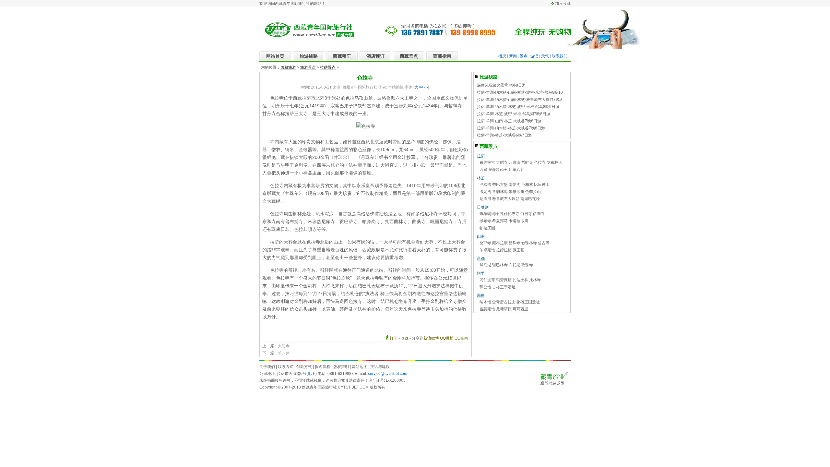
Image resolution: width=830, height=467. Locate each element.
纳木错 (485, 302)
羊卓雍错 (487, 250)
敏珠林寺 (529, 243)
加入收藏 (563, 3)
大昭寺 (284, 346)
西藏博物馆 (489, 169)
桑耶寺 (485, 243)
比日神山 (542, 184)
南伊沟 (514, 184)
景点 (524, 56)
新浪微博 (431, 338)
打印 (393, 338)
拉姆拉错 (504, 250)
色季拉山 (533, 191)
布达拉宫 (487, 162)
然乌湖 (485, 265)
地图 (311, 373)
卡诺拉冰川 (518, 221)
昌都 (481, 258)
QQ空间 (461, 338)
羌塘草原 (504, 309)
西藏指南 (442, 56)
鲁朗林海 (500, 191)
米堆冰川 (516, 191)
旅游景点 (308, 67)
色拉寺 (540, 162)
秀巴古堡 (500, 184)
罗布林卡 (554, 162)
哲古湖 (544, 243)
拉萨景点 (328, 67)
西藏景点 (409, 56)
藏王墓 (518, 250)
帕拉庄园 (487, 228)
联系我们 (559, 56)
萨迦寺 (539, 213)
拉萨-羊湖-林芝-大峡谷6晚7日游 (504, 135)
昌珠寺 (514, 243)
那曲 (481, 295)
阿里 (481, 273)
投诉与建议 (380, 367)
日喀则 (483, 207)
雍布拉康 (500, 243)
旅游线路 (309, 56)
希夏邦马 (500, 221)
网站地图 (359, 367)
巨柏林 (527, 184)
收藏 (405, 338)
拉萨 (481, 156)
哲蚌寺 (527, 162)
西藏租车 (342, 56)
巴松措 (485, 184)
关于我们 (267, 367)
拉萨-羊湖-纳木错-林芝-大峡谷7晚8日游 (511, 128)
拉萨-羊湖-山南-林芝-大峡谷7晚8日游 (509, 121)
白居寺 (526, 213)
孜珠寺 (527, 265)
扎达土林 (520, 280)
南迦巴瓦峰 (530, 199)
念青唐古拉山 (504, 302)
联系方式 (285, 367)
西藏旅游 (288, 67)
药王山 (506, 169)
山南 (481, 236)
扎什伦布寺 (509, 213)
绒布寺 (485, 221)
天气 (545, 56)
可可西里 (520, 309)
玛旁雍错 (504, 280)
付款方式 (304, 367)
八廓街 (514, 162)
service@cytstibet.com (387, 373)
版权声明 (341, 367)
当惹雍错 (487, 309)
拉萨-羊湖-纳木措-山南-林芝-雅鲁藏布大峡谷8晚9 (519, 99)
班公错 (485, 287)
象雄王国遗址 (528, 302)
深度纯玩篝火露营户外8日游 (501, 85)
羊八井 (284, 353)
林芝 (481, 178)
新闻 (513, 56)
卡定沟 (485, 191)
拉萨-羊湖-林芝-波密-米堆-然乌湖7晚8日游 (513, 114)
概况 (502, 56)
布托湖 (514, 265)
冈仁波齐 (487, 280)
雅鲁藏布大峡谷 (505, 199)
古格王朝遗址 (504, 287)
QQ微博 (447, 338)
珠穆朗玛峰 (489, 213)
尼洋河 (485, 199)
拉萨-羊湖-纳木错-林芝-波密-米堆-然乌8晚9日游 (518, 106)
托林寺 (535, 280)
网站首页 (275, 56)
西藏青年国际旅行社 (319, 387)
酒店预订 (375, 56)
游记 (534, 56)
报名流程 (322, 367)
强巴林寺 (500, 265)
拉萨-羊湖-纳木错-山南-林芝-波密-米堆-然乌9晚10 (520, 92)
